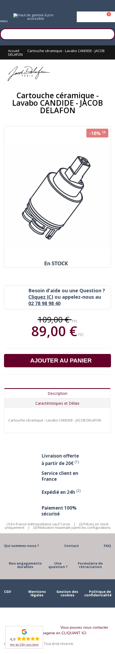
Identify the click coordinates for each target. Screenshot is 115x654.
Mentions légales (37, 593)
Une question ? (58, 565)
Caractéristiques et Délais (57, 403)
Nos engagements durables (25, 565)
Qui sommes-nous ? (21, 545)
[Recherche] (108, 33)
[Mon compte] (96, 16)
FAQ (107, 545)
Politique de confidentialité (98, 593)
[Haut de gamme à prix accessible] (33, 16)
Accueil (13, 50)
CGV (7, 591)
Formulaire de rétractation (90, 565)
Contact (71, 545)
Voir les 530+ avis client (24, 645)
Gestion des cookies (67, 593)
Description (57, 393)
